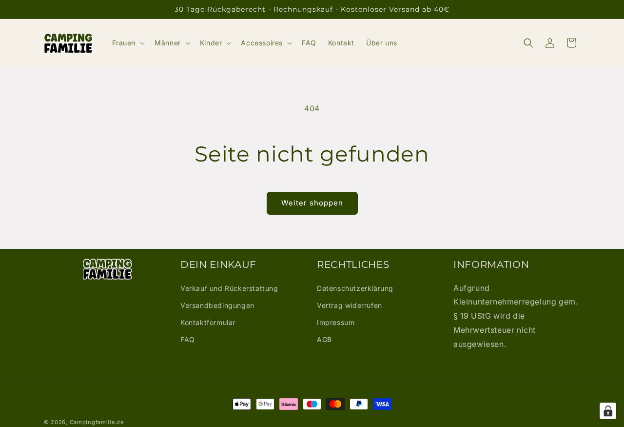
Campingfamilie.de (97, 422)
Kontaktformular (207, 322)
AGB (324, 339)
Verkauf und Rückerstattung (229, 288)
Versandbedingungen (217, 305)
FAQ (187, 339)
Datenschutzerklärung (355, 288)
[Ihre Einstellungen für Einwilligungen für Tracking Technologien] (608, 411)
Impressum (335, 322)
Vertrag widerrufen (349, 305)
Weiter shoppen (312, 202)
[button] (127, 43)
